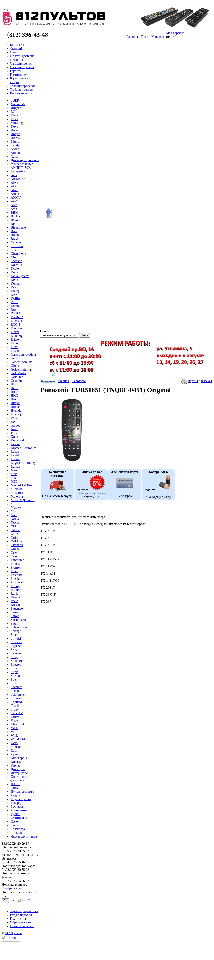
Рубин (15, 814)
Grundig (16, 380)
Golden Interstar (21, 369)
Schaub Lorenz (21, 627)
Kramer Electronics (23, 448)
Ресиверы (17, 806)
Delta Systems (20, 276)
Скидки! (16, 48)
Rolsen (15, 605)
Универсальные (22, 164)
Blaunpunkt (18, 227)
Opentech (17, 548)
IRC (13, 421)
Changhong (18, 253)
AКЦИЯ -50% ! (22, 167)
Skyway (16, 653)
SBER (15, 100)
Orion (14, 556)
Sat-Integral (18, 619)
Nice (14, 515)
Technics (16, 687)
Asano (15, 149)
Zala (14, 750)
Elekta (15, 332)
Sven (14, 679)
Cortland (16, 261)
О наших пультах (22, 67)
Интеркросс (19, 773)
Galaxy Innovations (23, 354)
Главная (132, 36)
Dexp (14, 126)
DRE (14, 302)
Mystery (16, 507)
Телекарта (18, 829)
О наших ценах (21, 63)
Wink (14, 735)
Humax (16, 406)
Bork (14, 231)
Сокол (15, 821)
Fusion (15, 350)
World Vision (19, 739)
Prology (16, 586)
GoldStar (17, 377)
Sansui (15, 612)
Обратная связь (20, 922)
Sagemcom (18, 608)
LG (13, 111)
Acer (14, 175)
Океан (15, 788)
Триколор (17, 832)
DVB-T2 (17, 317)
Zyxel (14, 754)
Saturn (15, 623)
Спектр (16, 825)
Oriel (14, 552)
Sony (14, 657)
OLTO (15, 534)
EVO (14, 115)
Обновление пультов (16, 847)
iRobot (15, 425)
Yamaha (16, 746)
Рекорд (16, 803)
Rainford (16, 590)
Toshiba (16, 705)
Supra (14, 672)
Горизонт (17, 765)
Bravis (15, 238)
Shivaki (16, 638)
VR (13, 732)
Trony (15, 709)
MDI (14, 481)
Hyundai (16, 410)
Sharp (14, 634)
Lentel (15, 455)
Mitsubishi (17, 492)
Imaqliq (16, 414)
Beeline (16, 216)
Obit (14, 526)
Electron (16, 328)
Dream (15, 306)
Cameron (17, 246)
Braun (15, 235)
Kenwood (17, 440)
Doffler (15, 298)
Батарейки (18, 171)
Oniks (15, 537)
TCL (14, 683)
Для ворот (18, 769)
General (16, 358)
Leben (15, 451)
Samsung (17, 123)
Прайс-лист (18, 918)
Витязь (16, 761)
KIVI (14, 119)
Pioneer (16, 567)
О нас (14, 52)
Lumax (15, 466)
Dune (14, 309)
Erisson (16, 339)
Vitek (14, 728)
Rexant (15, 597)
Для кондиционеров (25, 160)
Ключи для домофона (18, 778)
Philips (15, 563)
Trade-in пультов (21, 89)
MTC (14, 504)
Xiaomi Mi (18, 104)
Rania (14, 593)
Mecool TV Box (22, 485)
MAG (15, 470)
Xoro (14, 743)
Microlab (17, 489)
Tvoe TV (17, 713)
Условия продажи (22, 86)
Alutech (16, 194)
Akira (14, 190)
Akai (14, 186)
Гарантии (16, 71)
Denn (14, 279)
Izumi (14, 429)
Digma (15, 141)
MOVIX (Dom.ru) (23, 500)
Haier (14, 130)
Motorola (17, 496)
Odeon (15, 530)
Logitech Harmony (23, 463)
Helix (14, 388)
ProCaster (17, 582)
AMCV (16, 197)
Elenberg (17, 336)
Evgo (14, 343)
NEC (14, 511)
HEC (14, 384)
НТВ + (15, 784)
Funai (14, 347)
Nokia (15, 519)
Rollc (14, 601)
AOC (14, 201)
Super (14, 668)
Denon (15, 283)
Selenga (16, 631)
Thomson (17, 698)
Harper (15, 134)
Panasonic (17, 560)
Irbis (14, 418)
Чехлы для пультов (24, 836)
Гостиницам (18, 74)
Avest (14, 208)
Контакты (158, 36)
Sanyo (15, 616)
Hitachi (15, 392)
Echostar (16, 321)
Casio (14, 250)
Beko (14, 220)
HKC (14, 395)
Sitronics (16, 642)
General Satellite (21, 362)
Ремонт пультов (21, 93)
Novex (15, 522)
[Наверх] (49, 213)
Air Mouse (18, 179)
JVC (14, 433)
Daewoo (16, 265)
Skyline (16, 646)
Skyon (15, 649)
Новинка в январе (14, 884)
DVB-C (16, 313)
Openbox (17, 545)
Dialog (15, 291)
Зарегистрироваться (24, 911)
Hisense (16, 137)
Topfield (16, 702)
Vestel (15, 720)
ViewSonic (18, 724)
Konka (15, 444)
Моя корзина (175, 33)
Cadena (16, 242)
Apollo (15, 152)
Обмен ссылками (22, 926)
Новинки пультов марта (18, 866)
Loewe (15, 459)
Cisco (14, 257)
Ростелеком (19, 810)
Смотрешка (19, 817)
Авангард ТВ (20, 758)
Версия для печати (201, 381)
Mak (14, 474)
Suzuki (15, 676)
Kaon (14, 436)
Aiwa (14, 182)
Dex (13, 287)
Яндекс (16, 108)
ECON (15, 324)
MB (13, 477)
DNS (14, 294)
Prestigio (16, 578)
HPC (14, 399)
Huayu (15, 403)
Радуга (15, 795)
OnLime (16, 541)
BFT (14, 223)
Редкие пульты (21, 799)
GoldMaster (18, 373)
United (15, 717)
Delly (14, 272)
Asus (14, 205)
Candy (15, 145)
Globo (15, 365)
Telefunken (18, 694)
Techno (16, 690)
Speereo (16, 664)
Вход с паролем (21, 915)
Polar (14, 571)
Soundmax (18, 661)
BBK (14, 212)
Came (14, 156)
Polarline (16, 575)
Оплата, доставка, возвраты (22, 57)
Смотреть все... (12, 888)
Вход (144, 36)
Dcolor (15, 268)
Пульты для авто (22, 791)
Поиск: (45, 331)
